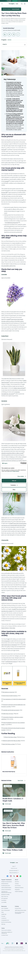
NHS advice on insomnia (8, 692)
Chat (13, 866)
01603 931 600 (14, 868)
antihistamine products (11, 661)
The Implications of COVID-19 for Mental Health (14, 699)
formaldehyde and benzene (11, 222)
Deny (14, 489)
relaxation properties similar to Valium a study (12, 453)
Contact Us (3, 918)
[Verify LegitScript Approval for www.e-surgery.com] (26, 943)
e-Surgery (13, 4)
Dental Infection (4, 883)
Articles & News (6, 9)
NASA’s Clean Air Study (19, 388)
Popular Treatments (6, 879)
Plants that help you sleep (8, 744)
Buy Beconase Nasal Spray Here (19, 683)
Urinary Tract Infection (6, 889)
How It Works (18, 885)
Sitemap (3, 924)
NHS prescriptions (13, 872)
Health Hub (3, 914)
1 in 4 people (6, 181)
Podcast (3, 916)
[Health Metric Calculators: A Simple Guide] (14, 790)
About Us (17, 881)
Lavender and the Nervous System (11, 710)
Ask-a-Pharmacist (5, 910)
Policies (17, 906)
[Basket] (24, 4)
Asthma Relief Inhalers (6, 887)
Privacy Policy (18, 908)
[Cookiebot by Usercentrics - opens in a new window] (20, 463)
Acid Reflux (3, 900)
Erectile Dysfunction (5, 885)
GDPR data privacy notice (20, 910)
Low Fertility (3, 902)
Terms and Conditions (6, 930)
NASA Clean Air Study (8, 713)
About (16, 879)
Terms (3, 928)
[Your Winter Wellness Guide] (14, 841)
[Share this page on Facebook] (9, 34)
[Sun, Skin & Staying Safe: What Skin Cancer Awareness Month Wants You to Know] (14, 814)
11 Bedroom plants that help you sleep (11, 740)
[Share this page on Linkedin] (5, 34)
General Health (15, 9)
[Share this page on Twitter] (13, 34)
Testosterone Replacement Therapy (6, 892)
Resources (4, 906)
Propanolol (7, 641)
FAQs (2, 912)
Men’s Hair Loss (4, 896)
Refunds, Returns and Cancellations (19, 913)
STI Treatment (4, 898)
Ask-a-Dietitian (4, 908)
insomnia (3, 149)
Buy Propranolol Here (7, 683)
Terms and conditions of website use (6, 933)
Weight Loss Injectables (6, 881)
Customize (13, 485)
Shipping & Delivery (19, 887)
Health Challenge (19, 891)
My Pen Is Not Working (6, 922)
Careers (17, 883)
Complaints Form (5, 920)
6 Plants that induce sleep (10, 737)
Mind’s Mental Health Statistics (10, 695)
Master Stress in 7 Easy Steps (8, 628)
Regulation (17, 889)
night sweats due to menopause (9, 644)
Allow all (14, 480)
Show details (21, 476)
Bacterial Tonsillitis (5, 894)
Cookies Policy (4, 935)
